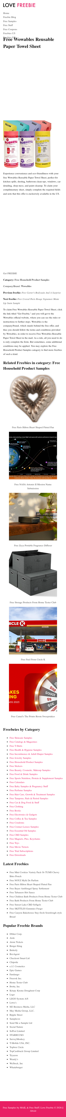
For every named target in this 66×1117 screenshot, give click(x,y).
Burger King (16, 945)
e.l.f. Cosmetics (17, 966)
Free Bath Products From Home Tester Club (31, 900)
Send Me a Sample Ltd (21, 1022)
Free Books (15, 810)
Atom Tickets (16, 942)
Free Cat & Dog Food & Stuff (24, 802)
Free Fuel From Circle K (33, 659)
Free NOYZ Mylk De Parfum (24, 880)
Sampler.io (15, 1018)
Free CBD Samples (19, 834)
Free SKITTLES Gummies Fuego (26, 908)
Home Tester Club (19, 982)
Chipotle (14, 962)
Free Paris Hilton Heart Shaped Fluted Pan (33, 427)
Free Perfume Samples (21, 790)
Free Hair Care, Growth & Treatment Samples (32, 794)
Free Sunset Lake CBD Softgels (25, 904)
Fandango (14, 974)
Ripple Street (16, 1014)
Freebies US (9, 33)
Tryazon (14, 1055)
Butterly (14, 950)
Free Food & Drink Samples (24, 774)
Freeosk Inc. (16, 978)
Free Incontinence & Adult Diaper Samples (31, 753)
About (33, 1110)
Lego (12, 994)
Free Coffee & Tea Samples (23, 818)
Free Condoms (17, 822)
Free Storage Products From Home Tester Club (33, 602)
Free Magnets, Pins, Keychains (25, 838)
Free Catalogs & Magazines (23, 741)
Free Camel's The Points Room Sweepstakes (33, 716)
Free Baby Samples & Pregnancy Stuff (29, 786)
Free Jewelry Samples (20, 757)
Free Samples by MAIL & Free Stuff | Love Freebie (28, 1107)
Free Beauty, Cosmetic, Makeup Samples (30, 770)
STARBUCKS (17, 1034)
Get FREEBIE (10, 273)
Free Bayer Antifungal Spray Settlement (29, 888)
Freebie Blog (9, 17)
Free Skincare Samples (21, 737)
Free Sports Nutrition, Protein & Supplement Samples (36, 778)
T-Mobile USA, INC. (20, 1043)
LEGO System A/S (19, 998)
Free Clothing (16, 806)
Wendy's (14, 1059)
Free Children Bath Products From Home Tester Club (36, 896)
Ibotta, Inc (15, 986)
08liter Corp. (16, 933)
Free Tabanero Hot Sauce (22, 892)
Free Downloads (18, 854)
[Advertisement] (33, 85)
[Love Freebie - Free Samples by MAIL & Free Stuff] (19, 6)
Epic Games (16, 970)
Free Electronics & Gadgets (23, 814)
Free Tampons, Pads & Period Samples (29, 798)
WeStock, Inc (16, 1063)
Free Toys (14, 842)
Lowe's (13, 1002)
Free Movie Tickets (19, 846)
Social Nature (16, 1026)
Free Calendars (17, 782)
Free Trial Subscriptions (21, 850)
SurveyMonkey (17, 1039)
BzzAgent (15, 954)
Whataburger (16, 1067)
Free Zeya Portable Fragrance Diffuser (33, 545)
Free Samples (9, 21)
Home (6, 13)
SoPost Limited (17, 1030)
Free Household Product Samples (32, 279)
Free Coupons (10, 29)
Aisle (12, 937)
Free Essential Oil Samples (23, 830)
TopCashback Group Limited (24, 1051)
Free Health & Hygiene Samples (26, 749)
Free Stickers (16, 766)
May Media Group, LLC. (22, 1010)
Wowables (26, 286)
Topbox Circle (17, 1047)
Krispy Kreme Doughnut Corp (25, 990)
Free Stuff (8, 25)
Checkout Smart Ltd (20, 958)
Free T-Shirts (16, 745)
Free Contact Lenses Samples (24, 826)
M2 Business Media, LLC (22, 1006)
